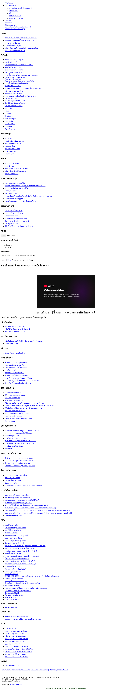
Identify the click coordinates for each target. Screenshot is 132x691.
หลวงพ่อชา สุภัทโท (12, 193)
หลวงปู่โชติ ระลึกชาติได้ (13, 72)
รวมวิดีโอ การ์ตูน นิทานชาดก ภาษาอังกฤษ (20, 564)
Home (9, 260)
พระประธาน (13, 11)
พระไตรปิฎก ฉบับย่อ (12, 62)
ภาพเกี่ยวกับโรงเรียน (12, 478)
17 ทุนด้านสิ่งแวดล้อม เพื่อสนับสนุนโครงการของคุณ (23, 88)
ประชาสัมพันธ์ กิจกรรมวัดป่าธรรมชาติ (19, 418)
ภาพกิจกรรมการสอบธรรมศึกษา (16, 218)
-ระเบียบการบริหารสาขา (14, 446)
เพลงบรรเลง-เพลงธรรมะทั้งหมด (16, 631)
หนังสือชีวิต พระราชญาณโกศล (16, 67)
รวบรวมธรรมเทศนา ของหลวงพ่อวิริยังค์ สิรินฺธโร (22, 500)
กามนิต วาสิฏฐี (10, 370)
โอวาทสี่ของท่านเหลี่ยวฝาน (15, 353)
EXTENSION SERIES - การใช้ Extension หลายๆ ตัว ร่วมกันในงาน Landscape (32, 576)
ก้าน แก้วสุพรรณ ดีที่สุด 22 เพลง (16, 657)
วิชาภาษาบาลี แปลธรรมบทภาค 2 (17, 221)
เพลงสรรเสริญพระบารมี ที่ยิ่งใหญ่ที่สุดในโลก (21, 561)
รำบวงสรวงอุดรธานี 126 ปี (14, 543)
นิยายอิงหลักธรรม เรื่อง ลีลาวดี (16, 368)
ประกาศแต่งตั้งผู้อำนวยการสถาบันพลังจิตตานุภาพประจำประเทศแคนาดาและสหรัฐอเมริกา (37, 510)
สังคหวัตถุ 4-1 (10, 129)
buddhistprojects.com (16, 684)
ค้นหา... (9, 235)
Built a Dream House (12, 599)
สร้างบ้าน (8, 448)
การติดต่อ (8, 23)
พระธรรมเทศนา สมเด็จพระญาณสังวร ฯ (19, 40)
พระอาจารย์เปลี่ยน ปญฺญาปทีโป (16, 188)
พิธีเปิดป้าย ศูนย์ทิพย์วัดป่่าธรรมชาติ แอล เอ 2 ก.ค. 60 (23, 408)
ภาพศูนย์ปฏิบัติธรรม (12, 436)
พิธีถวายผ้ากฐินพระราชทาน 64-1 (16, 416)
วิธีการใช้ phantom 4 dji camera (15, 540)
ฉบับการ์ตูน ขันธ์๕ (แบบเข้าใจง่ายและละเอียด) (21, 48)
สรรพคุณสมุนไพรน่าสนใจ (14, 633)
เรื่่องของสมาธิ (10, 124)
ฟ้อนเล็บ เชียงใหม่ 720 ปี (13, 553)
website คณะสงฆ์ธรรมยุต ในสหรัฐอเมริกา (20, 466)
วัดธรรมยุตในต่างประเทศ (59, 670)
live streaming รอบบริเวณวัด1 (15, 326)
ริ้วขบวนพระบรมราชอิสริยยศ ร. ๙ (17, 559)
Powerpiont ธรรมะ (11, 224)
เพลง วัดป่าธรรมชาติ (12, 398)
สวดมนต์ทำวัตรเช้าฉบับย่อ (14, 400)
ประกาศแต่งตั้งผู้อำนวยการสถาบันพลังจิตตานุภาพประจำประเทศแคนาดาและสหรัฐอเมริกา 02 (38, 513)
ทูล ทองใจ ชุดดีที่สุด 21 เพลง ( (15, 654)
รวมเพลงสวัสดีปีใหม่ (12, 644)
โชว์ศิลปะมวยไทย (11, 533)
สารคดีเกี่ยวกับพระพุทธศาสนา (16, 362)
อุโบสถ (11, 13)
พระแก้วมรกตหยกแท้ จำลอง (15, 411)
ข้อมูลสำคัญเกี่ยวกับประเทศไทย (16, 616)
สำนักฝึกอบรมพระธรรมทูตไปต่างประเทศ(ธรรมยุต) (30, 670)
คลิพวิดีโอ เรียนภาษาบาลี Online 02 (17, 329)
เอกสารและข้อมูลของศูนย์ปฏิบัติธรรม (18, 433)
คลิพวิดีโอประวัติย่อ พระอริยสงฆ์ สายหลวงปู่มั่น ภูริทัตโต (25, 186)
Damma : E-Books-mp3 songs (15, 29)
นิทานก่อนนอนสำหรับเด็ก (14, 595)
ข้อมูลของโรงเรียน (11, 483)
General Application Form (13, 79)
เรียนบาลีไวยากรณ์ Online (14, 213)
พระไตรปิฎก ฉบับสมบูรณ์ (14, 59)
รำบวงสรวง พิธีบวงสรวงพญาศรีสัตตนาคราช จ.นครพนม (25, 546)
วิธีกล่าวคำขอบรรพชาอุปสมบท (16, 395)
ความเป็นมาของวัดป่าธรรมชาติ (20, 8)
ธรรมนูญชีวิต (10, 146)
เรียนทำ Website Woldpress (14, 579)
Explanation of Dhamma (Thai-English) (18, 27)
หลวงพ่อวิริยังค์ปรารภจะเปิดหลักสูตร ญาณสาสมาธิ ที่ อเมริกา (27, 505)
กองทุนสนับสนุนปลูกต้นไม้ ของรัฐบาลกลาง (20, 96)
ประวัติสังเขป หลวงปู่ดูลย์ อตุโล (16, 199)
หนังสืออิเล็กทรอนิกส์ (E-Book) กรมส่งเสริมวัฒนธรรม (24, 341)
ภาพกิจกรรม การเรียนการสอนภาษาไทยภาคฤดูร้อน (23, 485)
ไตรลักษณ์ (8, 116)
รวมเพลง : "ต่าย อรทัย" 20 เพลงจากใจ (18, 652)
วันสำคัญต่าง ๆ (10, 628)
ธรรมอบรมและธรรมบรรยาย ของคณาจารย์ (21, 38)
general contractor (11, 597)
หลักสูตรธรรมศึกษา (12, 216)
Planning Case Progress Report (15, 77)
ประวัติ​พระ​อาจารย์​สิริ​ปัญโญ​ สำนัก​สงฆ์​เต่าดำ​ (21, 201)
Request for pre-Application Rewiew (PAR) (19, 81)
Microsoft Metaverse (11, 574)
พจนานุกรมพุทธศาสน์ (13, 143)
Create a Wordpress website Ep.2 (16, 581)
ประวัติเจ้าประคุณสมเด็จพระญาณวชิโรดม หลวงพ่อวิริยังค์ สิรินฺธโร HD (30, 405)
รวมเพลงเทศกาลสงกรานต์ (14, 641)
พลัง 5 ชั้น (8, 108)
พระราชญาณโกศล (16, 18)
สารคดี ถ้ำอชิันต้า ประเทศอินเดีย (16, 375)
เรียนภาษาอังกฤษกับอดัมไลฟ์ (15, 569)
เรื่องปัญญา (9, 126)
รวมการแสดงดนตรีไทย (13, 538)
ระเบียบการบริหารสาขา (13, 515)
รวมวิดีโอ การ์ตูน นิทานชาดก (15, 528)
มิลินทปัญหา (9, 154)
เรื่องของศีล (9, 121)
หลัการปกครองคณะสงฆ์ (14, 91)
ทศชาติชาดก (9, 166)
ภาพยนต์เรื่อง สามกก (12, 566)
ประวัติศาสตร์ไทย (11, 343)
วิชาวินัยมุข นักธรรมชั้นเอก (15, 103)
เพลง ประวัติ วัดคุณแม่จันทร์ (15, 51)
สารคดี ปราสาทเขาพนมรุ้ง (14, 373)
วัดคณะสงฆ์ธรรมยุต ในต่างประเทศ (17, 463)
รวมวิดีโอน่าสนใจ (11, 525)
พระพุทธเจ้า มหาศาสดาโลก (15, 365)
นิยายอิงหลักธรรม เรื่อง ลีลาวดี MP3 (18, 383)
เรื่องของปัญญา (10, 421)
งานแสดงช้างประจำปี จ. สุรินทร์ (16, 535)
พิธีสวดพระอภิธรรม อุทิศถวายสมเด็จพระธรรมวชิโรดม (24, 403)
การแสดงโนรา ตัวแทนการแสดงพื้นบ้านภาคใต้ (22, 556)
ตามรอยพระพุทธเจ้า (12, 586)
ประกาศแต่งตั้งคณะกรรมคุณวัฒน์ (17, 495)
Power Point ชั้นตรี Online (13, 211)
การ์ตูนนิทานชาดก (11, 174)
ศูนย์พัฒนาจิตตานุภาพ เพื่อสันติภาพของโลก (20, 441)
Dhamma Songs (10, 25)
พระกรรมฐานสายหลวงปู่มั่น (15, 183)
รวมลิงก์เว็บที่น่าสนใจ (12, 666)
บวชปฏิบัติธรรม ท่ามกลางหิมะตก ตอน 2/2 (20, 443)
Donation (8, 20)
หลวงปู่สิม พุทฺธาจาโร (12, 191)
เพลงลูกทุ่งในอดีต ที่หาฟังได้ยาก (16, 639)
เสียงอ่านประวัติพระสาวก (14, 43)
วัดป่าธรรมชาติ (10, 5)
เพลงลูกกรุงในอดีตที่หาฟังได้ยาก (16, 646)
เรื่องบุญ (8, 113)
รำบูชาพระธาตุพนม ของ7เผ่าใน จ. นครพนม (21, 548)
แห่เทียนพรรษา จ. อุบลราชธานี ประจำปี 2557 (21, 551)
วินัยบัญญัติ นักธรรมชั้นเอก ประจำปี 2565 (19, 226)
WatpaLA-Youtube (11, 607)
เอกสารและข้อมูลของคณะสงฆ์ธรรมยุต (19, 460)
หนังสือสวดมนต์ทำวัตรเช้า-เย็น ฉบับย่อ (19, 65)
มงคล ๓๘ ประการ (11, 151)
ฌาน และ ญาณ (10, 119)
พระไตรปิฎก (9, 138)
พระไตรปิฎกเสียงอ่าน (12, 149)
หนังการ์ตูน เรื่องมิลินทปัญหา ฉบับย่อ (18, 591)
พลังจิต (7, 111)
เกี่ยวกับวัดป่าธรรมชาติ (13, 393)
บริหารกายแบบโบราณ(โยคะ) (15, 636)
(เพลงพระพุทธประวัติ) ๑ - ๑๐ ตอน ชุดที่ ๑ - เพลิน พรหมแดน (26, 588)
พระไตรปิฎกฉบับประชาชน (14, 141)
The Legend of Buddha (12, 593)
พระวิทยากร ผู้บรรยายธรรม (15, 331)
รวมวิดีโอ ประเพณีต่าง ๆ (13, 530)
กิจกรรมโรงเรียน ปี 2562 (13, 480)
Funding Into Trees (11, 98)
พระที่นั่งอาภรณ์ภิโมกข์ (13, 93)
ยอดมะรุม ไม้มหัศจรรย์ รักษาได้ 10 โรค (19, 649)
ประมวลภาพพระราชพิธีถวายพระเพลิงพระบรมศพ (23, 619)
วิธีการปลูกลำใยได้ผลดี (13, 571)
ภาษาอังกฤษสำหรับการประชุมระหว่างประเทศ (21, 75)
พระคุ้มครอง (6, 670)
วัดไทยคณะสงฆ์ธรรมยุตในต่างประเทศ (19, 458)
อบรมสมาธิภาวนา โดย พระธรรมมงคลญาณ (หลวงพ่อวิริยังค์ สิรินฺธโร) (30, 508)
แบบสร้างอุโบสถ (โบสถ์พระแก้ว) (16, 83)
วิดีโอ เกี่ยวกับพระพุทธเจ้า (14, 45)
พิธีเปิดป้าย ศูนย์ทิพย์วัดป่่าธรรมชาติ (17, 497)
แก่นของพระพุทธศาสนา (13, 106)
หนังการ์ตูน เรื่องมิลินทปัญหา (15, 171)
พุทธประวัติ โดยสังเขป (13, 86)
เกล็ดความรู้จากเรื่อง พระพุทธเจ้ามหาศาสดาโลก (22, 380)
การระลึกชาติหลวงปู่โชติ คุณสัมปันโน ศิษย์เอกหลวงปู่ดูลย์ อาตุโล (28, 196)
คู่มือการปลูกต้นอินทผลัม (14, 70)
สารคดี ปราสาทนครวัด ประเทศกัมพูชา (19, 378)
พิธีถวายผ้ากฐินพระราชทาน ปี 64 (17, 413)
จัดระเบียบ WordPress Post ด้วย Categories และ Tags (22, 583)
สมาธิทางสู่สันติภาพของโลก (15, 100)
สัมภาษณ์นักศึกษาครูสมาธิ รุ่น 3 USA (18, 503)
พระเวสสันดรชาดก (12, 163)
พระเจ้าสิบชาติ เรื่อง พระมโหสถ (16, 168)
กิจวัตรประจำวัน (15, 16)
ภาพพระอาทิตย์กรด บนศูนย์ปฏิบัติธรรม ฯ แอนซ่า (22, 430)
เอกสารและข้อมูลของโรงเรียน (16, 475)
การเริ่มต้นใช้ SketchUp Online (15, 438)
